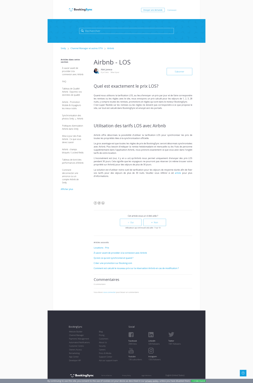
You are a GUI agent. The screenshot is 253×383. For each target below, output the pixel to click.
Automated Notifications (79, 342)
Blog (101, 331)
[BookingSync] (82, 375)
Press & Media (105, 353)
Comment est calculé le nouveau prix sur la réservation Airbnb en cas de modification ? (136, 268)
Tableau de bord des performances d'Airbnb (73, 161)
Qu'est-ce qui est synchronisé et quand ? (113, 258)
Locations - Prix (101, 247)
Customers (103, 338)
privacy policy (151, 380)
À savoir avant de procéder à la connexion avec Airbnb (72, 71)
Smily (63, 48)
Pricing (101, 335)
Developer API (75, 360)
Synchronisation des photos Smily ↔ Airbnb (72, 117)
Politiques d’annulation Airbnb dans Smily (72, 127)
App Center (74, 356)
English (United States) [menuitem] (175, 375)
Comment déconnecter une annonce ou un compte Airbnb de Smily (70, 176)
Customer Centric (76, 346)
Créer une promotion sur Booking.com (113, 263)
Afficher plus (67, 189)
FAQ (64, 81)
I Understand (198, 381)
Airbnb (110, 48)
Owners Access (75, 349)
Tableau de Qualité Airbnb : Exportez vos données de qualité (72, 91)
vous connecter (109, 292)
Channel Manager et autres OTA (86, 48)
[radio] (131, 222)
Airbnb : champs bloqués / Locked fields (73, 151)
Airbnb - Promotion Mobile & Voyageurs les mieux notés (71, 105)
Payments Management (79, 338)
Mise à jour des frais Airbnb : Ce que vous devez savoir (71, 139)
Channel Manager (76, 335)
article (178, 172)
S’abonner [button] (179, 71)
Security (102, 346)
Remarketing (74, 353)
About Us (103, 342)
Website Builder (75, 331)
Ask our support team (108, 360)
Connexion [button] (171, 10)
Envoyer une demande (152, 10)
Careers (102, 349)
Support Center (105, 356)
